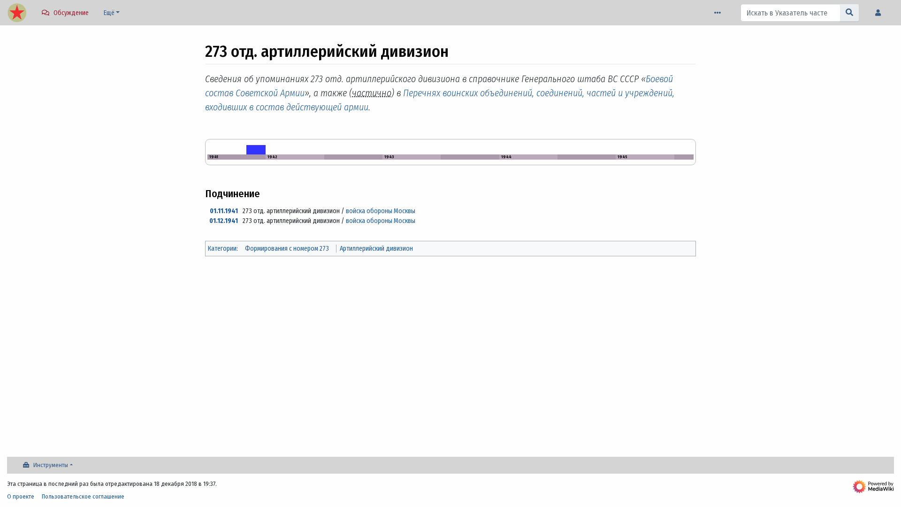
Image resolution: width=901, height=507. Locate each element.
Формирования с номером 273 (287, 249)
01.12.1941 (223, 221)
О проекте (20, 496)
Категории (222, 249)
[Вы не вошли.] (880, 13)
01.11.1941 (224, 211)
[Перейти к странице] (849, 13)
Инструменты (50, 465)
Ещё (109, 13)
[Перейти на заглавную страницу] (17, 13)
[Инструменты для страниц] (719, 13)
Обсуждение (71, 13)
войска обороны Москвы (380, 211)
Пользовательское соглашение (83, 496)
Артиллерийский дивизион (376, 249)
